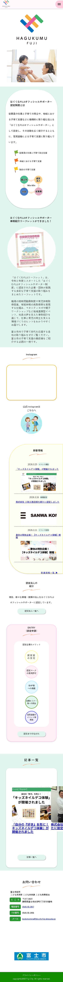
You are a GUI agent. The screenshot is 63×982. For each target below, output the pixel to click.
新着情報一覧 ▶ (49, 572)
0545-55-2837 (28, 906)
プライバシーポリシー (31, 975)
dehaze (59, 4)
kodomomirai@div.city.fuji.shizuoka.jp (39, 919)
